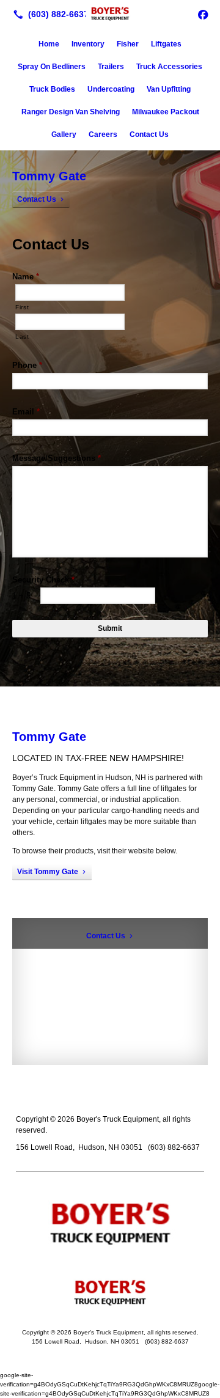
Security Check (43, 580)
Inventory (88, 44)
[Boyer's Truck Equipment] (110, 13)
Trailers (111, 66)
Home (48, 44)
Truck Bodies (52, 89)
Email (26, 412)
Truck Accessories (169, 66)
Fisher (128, 44)
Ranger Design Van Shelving (70, 112)
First (22, 307)
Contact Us (149, 134)
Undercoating (110, 89)
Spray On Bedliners (52, 66)
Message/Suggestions (56, 458)
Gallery (63, 134)
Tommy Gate (49, 176)
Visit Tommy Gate (47, 871)
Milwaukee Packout (165, 112)
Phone (27, 365)
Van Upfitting (169, 89)
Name (25, 277)
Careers (103, 134)
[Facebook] (202, 14)
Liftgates (166, 44)
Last (22, 336)
